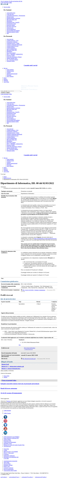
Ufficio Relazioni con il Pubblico (11, 436)
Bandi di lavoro (7, 178)
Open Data (6, 449)
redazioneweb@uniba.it (40, 477)
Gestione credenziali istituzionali (14, 44)
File (20, 345)
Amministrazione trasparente (10, 461)
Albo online (6, 462)
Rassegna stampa (11, 25)
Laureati (9, 72)
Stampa (5, 377)
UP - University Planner (12, 59)
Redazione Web (7, 440)
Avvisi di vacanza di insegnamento (11, 393)
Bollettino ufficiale (8, 465)
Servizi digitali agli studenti (13, 30)
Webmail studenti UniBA (13, 32)
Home (5, 176)
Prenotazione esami (11, 23)
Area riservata (10, 39)
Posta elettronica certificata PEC (11, 438)
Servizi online (7, 7)
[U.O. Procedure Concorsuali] (11, 89)
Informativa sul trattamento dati (11, 457)
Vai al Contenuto (5, 1)
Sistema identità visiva (12, 58)
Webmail (6, 80)
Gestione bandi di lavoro (12, 46)
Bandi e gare (7, 466)
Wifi (8, 33)
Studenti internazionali (12, 73)
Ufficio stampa (7, 439)
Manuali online (10, 17)
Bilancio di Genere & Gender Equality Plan (14, 445)
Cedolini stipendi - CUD (12, 40)
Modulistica (9, 21)
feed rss (8, 401)
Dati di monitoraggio (9, 469)
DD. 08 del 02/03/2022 (29, 348)
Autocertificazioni (11, 12)
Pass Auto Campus (11, 53)
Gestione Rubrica (11, 47)
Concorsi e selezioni (8, 467)
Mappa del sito (7, 451)
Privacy (5, 453)
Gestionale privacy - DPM (13, 43)
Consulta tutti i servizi (30, 65)
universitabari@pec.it (14, 477)
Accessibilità (14, 451)
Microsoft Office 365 (12, 19)
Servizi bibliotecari (11, 29)
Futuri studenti (10, 69)
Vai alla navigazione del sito (15, 1)
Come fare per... (10, 14)
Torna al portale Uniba (9, 380)
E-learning (6, 454)
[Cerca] (21, 91)
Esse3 (5, 77)
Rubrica (5, 79)
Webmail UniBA (11, 61)
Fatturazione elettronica (9, 455)
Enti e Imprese (10, 76)
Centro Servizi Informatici (10, 442)
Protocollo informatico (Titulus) (14, 57)
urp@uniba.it (4, 477)
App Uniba (6, 82)
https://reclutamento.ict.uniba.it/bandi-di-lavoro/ (45, 238)
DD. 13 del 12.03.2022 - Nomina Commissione (33, 290)
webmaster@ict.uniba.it (27, 477)
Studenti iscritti (10, 71)
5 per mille (6, 458)
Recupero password (11, 26)
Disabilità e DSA (8, 443)
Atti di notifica (7, 463)
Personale (9, 75)
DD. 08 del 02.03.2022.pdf (29, 358)
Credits (5, 450)
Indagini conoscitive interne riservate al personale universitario (20, 383)
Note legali (11, 453)
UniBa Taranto (7, 413)
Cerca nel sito (4, 91)
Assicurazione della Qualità (10, 470)
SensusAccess (10, 27)
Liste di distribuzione (12, 48)
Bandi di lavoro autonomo (9, 388)
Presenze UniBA (11, 55)
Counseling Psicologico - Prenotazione (16, 15)
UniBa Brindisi (7, 410)
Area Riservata (7, 446)
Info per (5, 68)
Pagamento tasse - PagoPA (13, 22)
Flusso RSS (6, 376)
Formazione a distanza (12, 42)
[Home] (33, 89)
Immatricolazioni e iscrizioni (13, 18)
